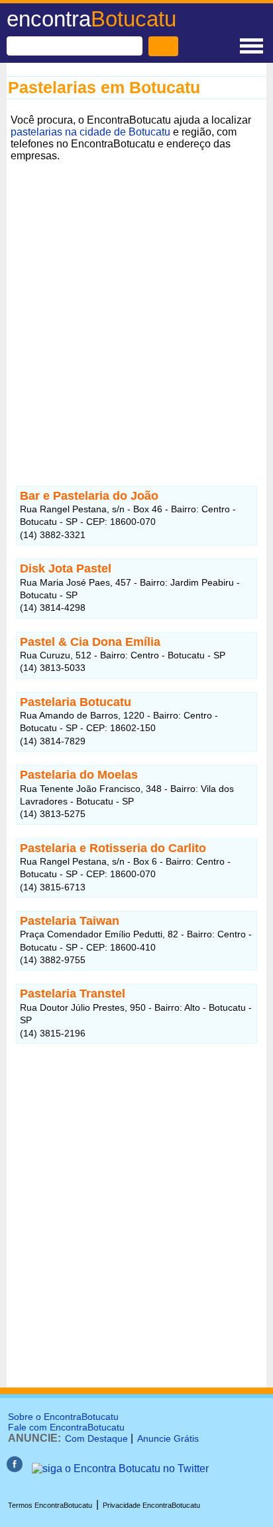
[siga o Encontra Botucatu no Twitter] (120, 1468)
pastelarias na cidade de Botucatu (90, 131)
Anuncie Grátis (168, 1438)
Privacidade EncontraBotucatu (151, 1505)
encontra (91, 19)
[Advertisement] (136, 302)
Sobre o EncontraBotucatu (63, 1416)
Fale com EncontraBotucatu (66, 1427)
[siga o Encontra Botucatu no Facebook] (15, 1468)
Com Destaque (96, 1438)
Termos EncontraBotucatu (50, 1505)
